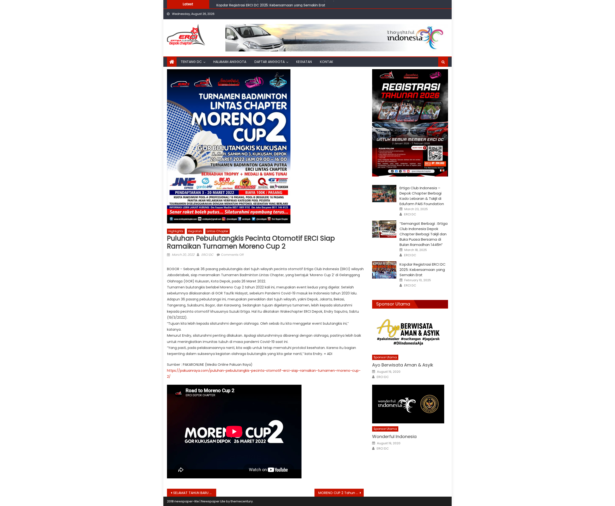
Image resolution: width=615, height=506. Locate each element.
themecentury (242, 501)
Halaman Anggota (229, 61)
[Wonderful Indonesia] (410, 404)
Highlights (175, 231)
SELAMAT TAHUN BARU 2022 (194, 492)
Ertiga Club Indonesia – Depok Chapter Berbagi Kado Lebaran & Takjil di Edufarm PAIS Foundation (422, 195)
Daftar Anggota (269, 61)
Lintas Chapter (217, 231)
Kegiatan (304, 61)
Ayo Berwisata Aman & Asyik (402, 365)
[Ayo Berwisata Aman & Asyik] (410, 332)
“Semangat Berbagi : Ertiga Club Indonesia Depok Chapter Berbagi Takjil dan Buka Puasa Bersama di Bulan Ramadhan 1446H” (424, 234)
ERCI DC (207, 254)
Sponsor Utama (393, 304)
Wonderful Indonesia (394, 436)
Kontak (326, 61)
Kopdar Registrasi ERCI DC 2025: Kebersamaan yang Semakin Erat (270, 3)
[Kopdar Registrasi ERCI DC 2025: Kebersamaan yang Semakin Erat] (384, 270)
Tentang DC (191, 61)
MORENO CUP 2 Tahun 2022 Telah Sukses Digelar (341, 492)
